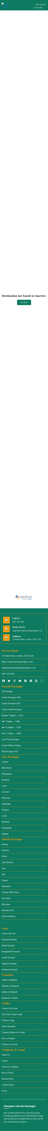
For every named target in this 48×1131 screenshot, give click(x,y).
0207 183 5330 (40, 5)
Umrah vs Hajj (8, 1020)
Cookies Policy (8, 1085)
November (6, 898)
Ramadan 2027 (8, 910)
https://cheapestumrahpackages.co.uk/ (17, 662)
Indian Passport (8, 945)
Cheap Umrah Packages (12, 709)
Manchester (6, 768)
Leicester (5, 792)
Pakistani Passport (9, 939)
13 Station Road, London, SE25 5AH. (18, 656)
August (5, 880)
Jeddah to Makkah (9, 980)
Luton (4, 786)
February (5, 850)
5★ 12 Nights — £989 (11, 733)
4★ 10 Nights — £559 (11, 727)
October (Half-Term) (10, 892)
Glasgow (5, 810)
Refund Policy (8, 1079)
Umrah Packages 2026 (11, 697)
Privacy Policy (8, 1073)
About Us (6, 1055)
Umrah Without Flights (11, 745)
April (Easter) (7, 862)
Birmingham (7, 774)
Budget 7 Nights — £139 (12, 715)
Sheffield (5, 822)
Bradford (5, 780)
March (4, 856)
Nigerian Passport (9, 963)
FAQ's (4, 1091)
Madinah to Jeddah (10, 998)
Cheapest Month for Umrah (13, 1032)
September (6, 886)
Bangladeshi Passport (11, 951)
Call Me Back (38, 8)
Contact (5, 1061)
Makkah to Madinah (10, 986)
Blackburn (6, 798)
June (3, 868)
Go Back (24, 302)
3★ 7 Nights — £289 (11, 721)
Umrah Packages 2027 (11, 703)
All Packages (7, 691)
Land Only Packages (10, 739)
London (5, 762)
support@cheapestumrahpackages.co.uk (27, 631)
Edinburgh (6, 804)
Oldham (5, 834)
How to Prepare (8, 1038)
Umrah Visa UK (8, 933)
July (3, 874)
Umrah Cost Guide (10, 1008)
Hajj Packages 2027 (10, 751)
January (5, 844)
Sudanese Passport (9, 969)
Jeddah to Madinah (10, 992)
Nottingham (7, 828)
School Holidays (9, 916)
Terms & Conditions (10, 1067)
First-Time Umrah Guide (12, 1014)
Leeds (4, 816)
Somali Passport (8, 957)
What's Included (8, 1026)
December (6, 904)
